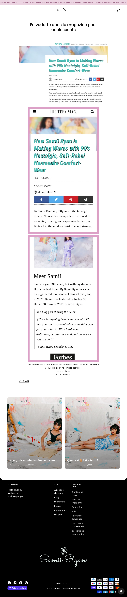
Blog (56, 497)
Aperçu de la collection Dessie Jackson (33, 460)
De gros (58, 514)
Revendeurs (60, 510)
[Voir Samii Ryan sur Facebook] (21, 583)
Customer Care (76, 485)
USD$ (58, 583)
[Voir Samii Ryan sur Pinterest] (26, 583)
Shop (56, 484)
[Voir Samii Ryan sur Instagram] (9, 583)
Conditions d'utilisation (78, 525)
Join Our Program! (77, 501)
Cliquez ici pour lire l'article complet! (63, 367)
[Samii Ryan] (63, 10)
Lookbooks (59, 501)
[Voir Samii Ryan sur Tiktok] (15, 583)
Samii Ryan (57, 588)
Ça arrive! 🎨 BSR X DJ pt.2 (82, 460)
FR (67, 583)
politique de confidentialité (79, 532)
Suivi (74, 511)
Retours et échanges (77, 517)
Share (26, 381)
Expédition (77, 507)
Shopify (77, 588)
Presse (57, 505)
